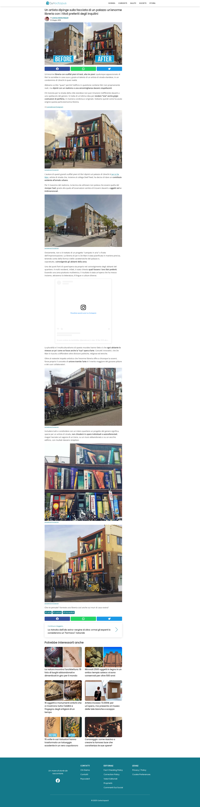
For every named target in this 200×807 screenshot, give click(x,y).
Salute (133, 3)
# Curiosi (57, 612)
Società (142, 3)
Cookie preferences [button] (141, 774)
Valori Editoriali (110, 778)
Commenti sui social (113, 787)
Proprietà (108, 783)
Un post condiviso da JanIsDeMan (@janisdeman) (73, 340)
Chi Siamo (85, 770)
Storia (152, 3)
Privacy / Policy (139, 770)
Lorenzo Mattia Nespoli (60, 18)
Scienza (111, 3)
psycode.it (85, 778)
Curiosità (122, 3)
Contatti (84, 774)
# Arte (48, 612)
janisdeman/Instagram (55, 107)
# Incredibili (68, 612)
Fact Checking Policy (113, 770)
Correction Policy (111, 774)
